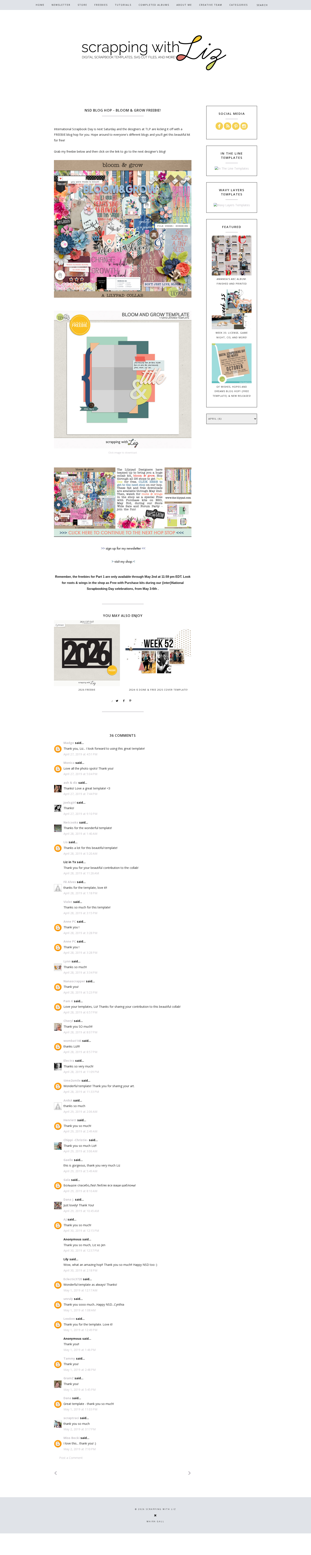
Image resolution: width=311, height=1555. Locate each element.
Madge (68, 743)
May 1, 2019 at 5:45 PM (79, 1390)
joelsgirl (69, 802)
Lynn (67, 961)
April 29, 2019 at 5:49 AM (80, 1171)
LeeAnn (69, 1319)
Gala (66, 1180)
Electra (68, 1061)
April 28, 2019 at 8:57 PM (80, 1052)
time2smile (72, 1080)
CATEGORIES (238, 4)
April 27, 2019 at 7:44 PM (80, 794)
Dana (67, 1398)
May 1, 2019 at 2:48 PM (79, 1370)
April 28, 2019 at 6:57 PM (80, 1012)
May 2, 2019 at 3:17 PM (79, 1429)
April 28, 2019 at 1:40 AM (80, 834)
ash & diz (70, 783)
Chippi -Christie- (75, 1140)
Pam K (68, 1001)
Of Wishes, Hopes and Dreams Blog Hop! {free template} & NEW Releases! (232, 391)
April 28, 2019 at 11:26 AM (81, 873)
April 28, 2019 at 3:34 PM (80, 972)
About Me (184, 4)
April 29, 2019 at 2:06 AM (80, 1112)
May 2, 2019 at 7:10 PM (79, 1449)
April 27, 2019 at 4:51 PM (80, 754)
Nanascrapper (74, 981)
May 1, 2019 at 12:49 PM (80, 1330)
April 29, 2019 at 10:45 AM (81, 1211)
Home (40, 4)
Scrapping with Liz (161, 1509)
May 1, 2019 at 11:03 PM (80, 1409)
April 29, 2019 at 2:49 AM (80, 1131)
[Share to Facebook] (124, 701)
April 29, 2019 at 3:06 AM (80, 1151)
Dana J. (68, 1199)
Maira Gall (155, 1521)
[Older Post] (189, 1473)
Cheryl (68, 1021)
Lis (65, 842)
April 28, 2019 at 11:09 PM (81, 1072)
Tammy (69, 1358)
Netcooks (70, 822)
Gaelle (68, 1160)
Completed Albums (154, 4)
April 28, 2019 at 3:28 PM (80, 933)
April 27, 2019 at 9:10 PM (80, 814)
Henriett (69, 1120)
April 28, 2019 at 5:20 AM (80, 853)
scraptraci (71, 1418)
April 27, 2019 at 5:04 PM (80, 774)
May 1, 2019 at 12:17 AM (80, 1290)
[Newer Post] (55, 1473)
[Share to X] (117, 701)
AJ (65, 1219)
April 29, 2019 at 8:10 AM (80, 1191)
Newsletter (61, 4)
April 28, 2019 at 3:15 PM (80, 913)
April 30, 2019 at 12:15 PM (81, 1231)
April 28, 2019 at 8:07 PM (80, 1032)
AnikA (67, 1100)
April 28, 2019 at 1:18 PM (80, 893)
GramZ (68, 1378)
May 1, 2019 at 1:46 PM (79, 1350)
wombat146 (72, 1041)
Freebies (101, 4)
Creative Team (210, 4)
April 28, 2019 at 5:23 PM (80, 992)
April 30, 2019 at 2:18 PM (80, 1270)
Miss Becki (71, 1438)
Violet (67, 902)
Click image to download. (122, 452)
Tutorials (123, 4)
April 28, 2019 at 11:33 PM (81, 1092)
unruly (68, 1299)
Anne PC (69, 921)
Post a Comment (71, 1458)
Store (82, 4)
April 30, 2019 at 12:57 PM (81, 1250)
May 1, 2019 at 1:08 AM (79, 1310)
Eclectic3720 (72, 1279)
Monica (68, 763)
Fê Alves (69, 882)
